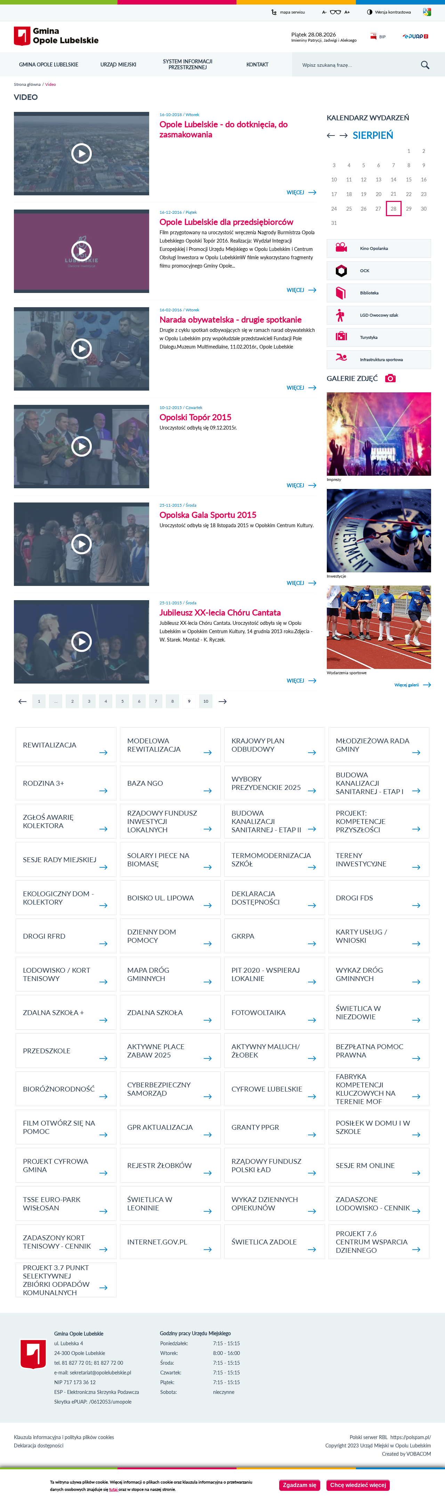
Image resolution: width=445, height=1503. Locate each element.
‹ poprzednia (22, 701)
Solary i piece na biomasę (158, 859)
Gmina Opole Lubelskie (48, 64)
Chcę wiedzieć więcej (358, 1485)
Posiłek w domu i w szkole (373, 1127)
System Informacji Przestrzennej (187, 64)
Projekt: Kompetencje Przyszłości (361, 821)
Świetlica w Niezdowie (358, 1012)
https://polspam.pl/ (410, 1437)
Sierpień (373, 135)
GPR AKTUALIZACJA (160, 1127)
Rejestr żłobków (159, 1165)
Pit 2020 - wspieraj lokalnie (266, 974)
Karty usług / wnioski (361, 936)
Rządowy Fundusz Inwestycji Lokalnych (162, 821)
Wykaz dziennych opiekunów (265, 1203)
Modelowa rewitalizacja (154, 744)
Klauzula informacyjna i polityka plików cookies (64, 1437)
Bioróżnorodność (59, 1089)
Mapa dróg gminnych (148, 974)
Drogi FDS (354, 897)
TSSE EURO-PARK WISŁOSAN (51, 1203)
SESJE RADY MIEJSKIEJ (59, 859)
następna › (222, 701)
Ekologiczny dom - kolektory (58, 897)
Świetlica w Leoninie (149, 1203)
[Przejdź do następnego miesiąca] (344, 135)
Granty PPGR (255, 1127)
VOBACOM (418, 1454)
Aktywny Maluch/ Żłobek (266, 1050)
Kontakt (257, 64)
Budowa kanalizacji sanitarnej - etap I (370, 782)
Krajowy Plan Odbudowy (258, 744)
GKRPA (243, 936)
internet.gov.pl (157, 1241)
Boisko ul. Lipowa (160, 897)
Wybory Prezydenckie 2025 (266, 783)
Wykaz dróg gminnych (359, 974)
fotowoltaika (259, 1012)
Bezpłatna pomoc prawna (369, 1050)
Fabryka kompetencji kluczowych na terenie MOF (365, 1088)
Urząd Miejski (118, 64)
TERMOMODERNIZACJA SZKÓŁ (271, 859)
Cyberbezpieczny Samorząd (158, 1088)
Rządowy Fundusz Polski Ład (266, 1165)
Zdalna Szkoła (155, 1012)
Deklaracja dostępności (256, 897)
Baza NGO (145, 783)
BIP (382, 36)
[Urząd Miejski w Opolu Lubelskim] (56, 36)
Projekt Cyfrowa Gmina (55, 1165)
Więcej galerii (407, 684)
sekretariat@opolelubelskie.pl (100, 1372)
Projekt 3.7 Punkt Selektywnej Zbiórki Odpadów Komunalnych (56, 1280)
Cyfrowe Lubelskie (267, 1089)
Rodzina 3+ (43, 783)
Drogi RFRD (44, 936)
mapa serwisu (292, 12)
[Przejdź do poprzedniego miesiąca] (331, 135)
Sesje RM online (365, 1165)
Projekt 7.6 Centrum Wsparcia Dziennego (371, 1241)
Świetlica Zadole (264, 1241)
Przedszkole (47, 1050)
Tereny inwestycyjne (361, 859)
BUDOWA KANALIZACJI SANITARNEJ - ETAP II (266, 821)
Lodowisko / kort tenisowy (56, 974)
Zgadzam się (299, 1485)
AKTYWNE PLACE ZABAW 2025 (156, 1050)
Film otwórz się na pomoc (59, 1127)
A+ (347, 12)
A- (324, 12)
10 (205, 701)
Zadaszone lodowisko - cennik (373, 1203)
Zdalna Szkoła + (53, 1012)
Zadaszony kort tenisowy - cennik (57, 1241)
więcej (301, 192)
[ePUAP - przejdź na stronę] (415, 40)
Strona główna (27, 84)
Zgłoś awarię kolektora (48, 821)
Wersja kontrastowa (393, 12)
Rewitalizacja (49, 745)
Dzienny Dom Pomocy (151, 936)
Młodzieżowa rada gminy (372, 744)
